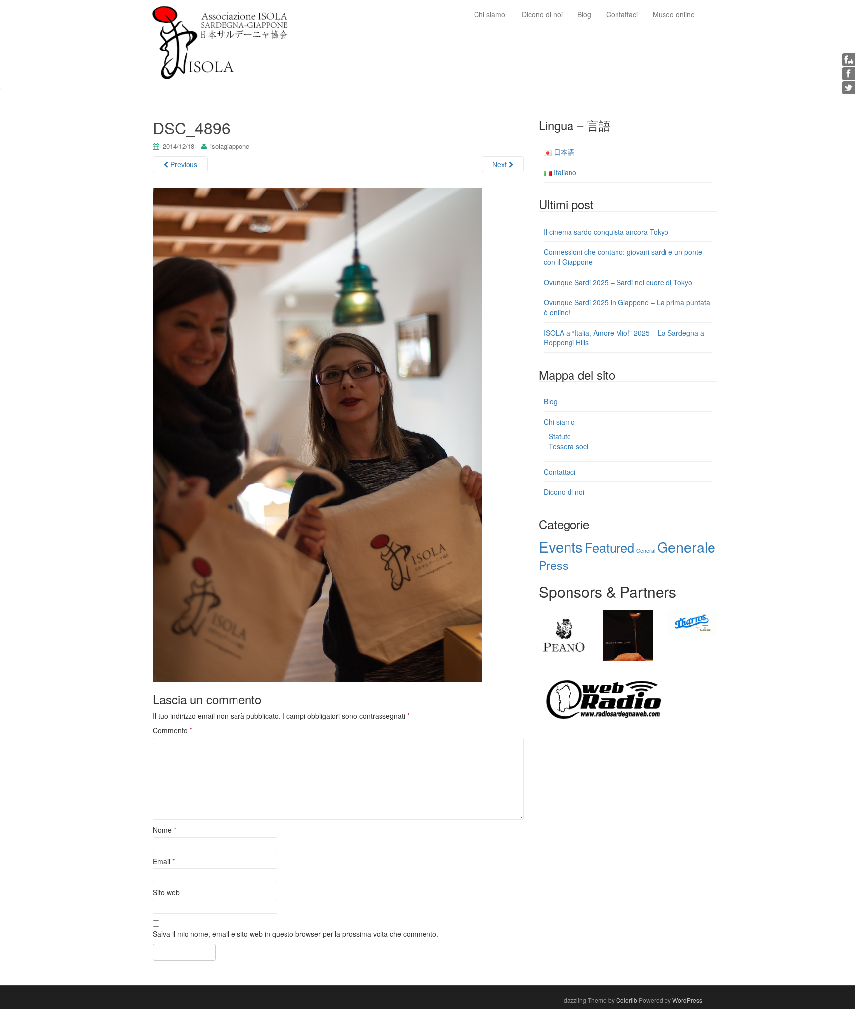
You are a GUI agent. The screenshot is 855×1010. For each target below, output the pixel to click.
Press (554, 564)
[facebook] (849, 73)
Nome (164, 830)
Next (500, 164)
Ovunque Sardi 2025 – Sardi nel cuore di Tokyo (618, 282)
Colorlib (626, 1000)
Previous (182, 164)
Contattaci (559, 472)
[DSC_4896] (317, 433)
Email (164, 861)
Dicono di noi (564, 492)
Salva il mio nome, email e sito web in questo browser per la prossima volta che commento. (295, 934)
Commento (172, 730)
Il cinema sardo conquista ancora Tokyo (606, 232)
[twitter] (849, 87)
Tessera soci (568, 446)
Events (561, 546)
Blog (551, 401)
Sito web (166, 892)
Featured (609, 547)
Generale (686, 546)
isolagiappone (229, 146)
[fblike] (849, 59)
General (645, 550)
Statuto (560, 436)
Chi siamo (559, 422)
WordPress (687, 1000)
